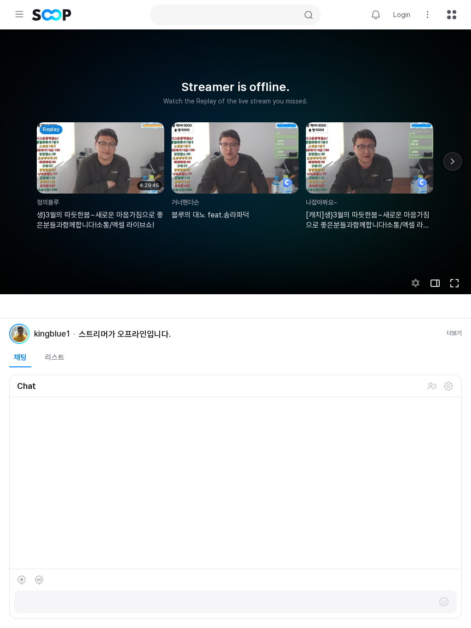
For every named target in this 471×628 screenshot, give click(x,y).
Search (308, 15)
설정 (448, 386)
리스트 (54, 357)
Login (401, 15)
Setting (428, 15)
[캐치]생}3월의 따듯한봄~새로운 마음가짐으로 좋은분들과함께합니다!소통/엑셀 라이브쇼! (368, 221)
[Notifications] (376, 15)
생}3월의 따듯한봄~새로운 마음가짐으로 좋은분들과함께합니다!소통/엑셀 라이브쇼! (100, 220)
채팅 (20, 357)
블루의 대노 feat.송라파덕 (210, 215)
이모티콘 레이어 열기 (444, 601)
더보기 (454, 333)
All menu (451, 15)
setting (415, 283)
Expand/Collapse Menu (19, 14)
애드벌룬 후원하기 (39, 580)
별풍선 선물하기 (21, 580)
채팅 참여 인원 (432, 386)
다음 (452, 161)
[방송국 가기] (19, 334)
